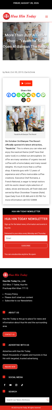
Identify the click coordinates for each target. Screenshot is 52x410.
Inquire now (10, 366)
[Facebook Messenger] (13, 95)
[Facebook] (9, 95)
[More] (28, 100)
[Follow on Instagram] (16, 385)
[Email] (28, 95)
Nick (7, 72)
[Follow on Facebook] (5, 385)
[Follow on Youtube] (10, 385)
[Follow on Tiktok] (22, 385)
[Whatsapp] (18, 95)
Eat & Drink (30, 72)
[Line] (23, 95)
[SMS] (43, 95)
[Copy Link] (33, 95)
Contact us (10, 334)
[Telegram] (38, 95)
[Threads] (23, 100)
